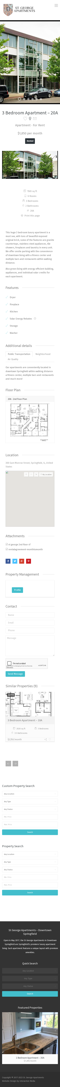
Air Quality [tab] (13, 359)
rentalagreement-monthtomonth (25, 549)
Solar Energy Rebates (21, 318)
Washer (13, 333)
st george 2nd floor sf (19, 544)
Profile (17, 590)
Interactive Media (27, 1081)
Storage (13, 326)
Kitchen (13, 311)
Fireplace (14, 304)
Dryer (12, 297)
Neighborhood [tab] (43, 354)
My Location (47, 475)
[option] (30, 62)
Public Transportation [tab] (19, 354)
